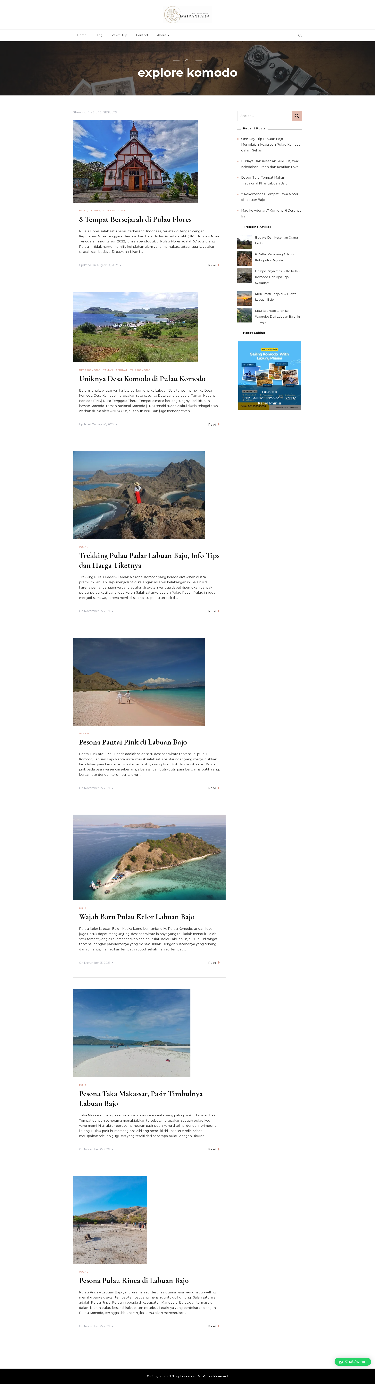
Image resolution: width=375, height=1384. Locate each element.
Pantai (84, 733)
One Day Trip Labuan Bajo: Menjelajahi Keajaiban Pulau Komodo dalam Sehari (271, 144)
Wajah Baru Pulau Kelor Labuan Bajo (137, 916)
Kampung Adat (114, 210)
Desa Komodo (90, 370)
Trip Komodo (140, 370)
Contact (142, 35)
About (162, 35)
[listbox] (269, 375)
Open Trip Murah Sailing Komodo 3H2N (269, 400)
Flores (95, 210)
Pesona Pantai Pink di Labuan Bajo (133, 742)
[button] (353, 1362)
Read (212, 265)
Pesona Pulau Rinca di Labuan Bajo (134, 1280)
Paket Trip (119, 35)
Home (82, 35)
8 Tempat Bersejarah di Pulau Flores (135, 219)
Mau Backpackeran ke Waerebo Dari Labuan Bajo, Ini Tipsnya (277, 316)
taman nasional (115, 370)
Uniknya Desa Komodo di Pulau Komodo (142, 378)
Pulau (83, 546)
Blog (99, 35)
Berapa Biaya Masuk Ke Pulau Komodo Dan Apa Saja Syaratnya (277, 276)
